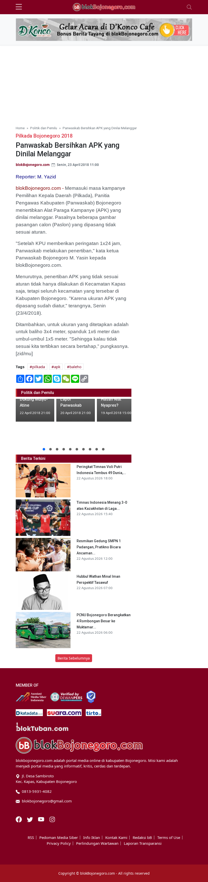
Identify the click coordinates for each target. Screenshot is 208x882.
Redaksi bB (142, 837)
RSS (31, 837)
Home (20, 128)
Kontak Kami (116, 837)
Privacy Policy (59, 843)
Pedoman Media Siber (58, 837)
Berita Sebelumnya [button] (74, 658)
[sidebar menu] (19, 7)
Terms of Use (168, 837)
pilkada (38, 366)
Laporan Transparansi (143, 843)
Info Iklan (91, 837)
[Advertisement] (104, 83)
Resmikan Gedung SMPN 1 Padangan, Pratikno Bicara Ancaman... (99, 547)
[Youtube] (41, 818)
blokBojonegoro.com (33, 164)
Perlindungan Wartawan (97, 843)
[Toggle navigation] (189, 7)
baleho (75, 366)
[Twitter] (30, 818)
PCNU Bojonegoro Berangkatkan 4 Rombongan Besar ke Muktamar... (104, 621)
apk (57, 366)
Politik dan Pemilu (43, 128)
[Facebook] (19, 818)
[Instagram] (52, 818)
